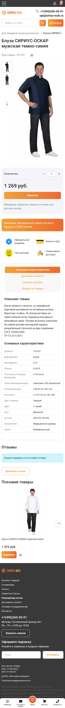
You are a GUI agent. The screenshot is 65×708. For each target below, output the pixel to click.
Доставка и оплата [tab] (32, 276)
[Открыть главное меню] (4, 3)
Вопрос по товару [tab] (32, 288)
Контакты (7, 611)
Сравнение (61, 2)
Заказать (32, 195)
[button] (7, 61)
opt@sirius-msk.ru (51, 15)
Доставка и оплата (11, 602)
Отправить (53, 654)
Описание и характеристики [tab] (32, 269)
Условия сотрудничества (15, 606)
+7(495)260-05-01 (51, 11)
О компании (8, 585)
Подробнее (9, 555)
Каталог (57, 23)
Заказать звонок (16, 633)
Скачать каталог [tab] (33, 282)
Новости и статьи (11, 593)
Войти (54, 3)
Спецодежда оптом (12, 598)
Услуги (5, 589)
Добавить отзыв (15, 471)
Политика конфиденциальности (16, 681)
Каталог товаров (10, 580)
